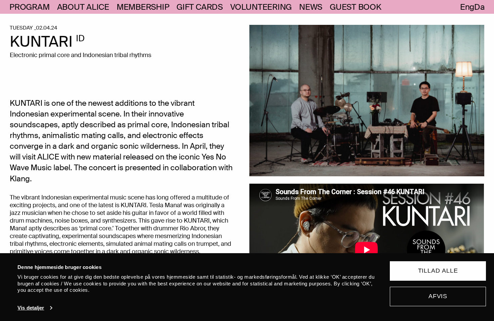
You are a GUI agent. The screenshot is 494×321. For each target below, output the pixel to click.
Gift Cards (199, 7)
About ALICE (83, 7)
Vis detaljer (30, 308)
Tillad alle (438, 270)
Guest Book (355, 7)
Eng (467, 7)
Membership (143, 7)
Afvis (438, 296)
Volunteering (261, 7)
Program (29, 7)
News (310, 7)
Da (479, 7)
